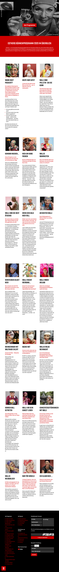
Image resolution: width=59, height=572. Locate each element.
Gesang (20, 525)
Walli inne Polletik (10, 534)
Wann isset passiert (10, 520)
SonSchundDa (22, 521)
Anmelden (34, 554)
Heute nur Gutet (9, 518)
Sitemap (21, 542)
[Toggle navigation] (56, 2)
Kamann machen (9, 538)
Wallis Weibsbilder (10, 556)
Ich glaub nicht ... (9, 564)
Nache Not (8, 540)
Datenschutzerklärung (22, 537)
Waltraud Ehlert (22, 518)
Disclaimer (21, 540)
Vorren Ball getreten (10, 541)
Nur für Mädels (9, 562)
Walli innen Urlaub (10, 537)
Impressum (21, 539)
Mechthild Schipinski (23, 520)
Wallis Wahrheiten (10, 552)
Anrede (32, 545)
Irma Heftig (21, 523)
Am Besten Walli (9, 535)
